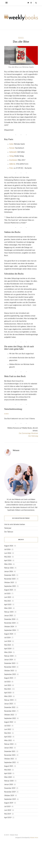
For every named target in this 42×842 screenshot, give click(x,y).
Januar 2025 (8, 615)
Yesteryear (7, 528)
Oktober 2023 (9, 671)
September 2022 (10, 718)
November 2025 (10, 579)
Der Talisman (8, 532)
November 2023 (10, 667)
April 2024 (7, 648)
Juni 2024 (7, 641)
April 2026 (7, 560)
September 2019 (10, 799)
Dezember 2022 (9, 707)
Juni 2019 (7, 810)
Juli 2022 (7, 726)
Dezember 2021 (9, 751)
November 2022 (10, 711)
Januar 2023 (8, 704)
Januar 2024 (8, 660)
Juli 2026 (7, 549)
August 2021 (8, 766)
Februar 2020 (9, 781)
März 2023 (8, 696)
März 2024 (8, 652)
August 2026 (8, 546)
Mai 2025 (7, 601)
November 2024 (10, 623)
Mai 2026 (7, 557)
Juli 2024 (7, 637)
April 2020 (7, 773)
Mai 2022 (7, 733)
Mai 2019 (7, 814)
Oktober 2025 (9, 582)
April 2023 (7, 693)
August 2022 (8, 722)
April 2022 (7, 737)
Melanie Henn (34, 837)
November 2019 (10, 792)
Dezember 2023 (9, 663)
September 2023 (10, 674)
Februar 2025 (9, 612)
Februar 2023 (9, 700)
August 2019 (8, 803)
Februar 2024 (9, 656)
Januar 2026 (8, 571)
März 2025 (8, 608)
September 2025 (10, 586)
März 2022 (8, 740)
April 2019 (7, 817)
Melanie (16, 450)
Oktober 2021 (9, 759)
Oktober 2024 (9, 626)
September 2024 (10, 630)
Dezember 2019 (9, 788)
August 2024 (8, 634)
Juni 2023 (7, 685)
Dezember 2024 (9, 619)
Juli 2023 (7, 682)
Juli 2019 (7, 806)
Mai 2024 (7, 645)
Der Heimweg (33, 436)
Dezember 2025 (9, 575)
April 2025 (7, 604)
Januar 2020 (8, 784)
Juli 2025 (7, 593)
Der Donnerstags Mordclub (28, 433)
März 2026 (8, 564)
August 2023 (8, 678)
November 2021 (10, 755)
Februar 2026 (9, 568)
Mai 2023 (7, 689)
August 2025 (8, 590)
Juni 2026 (7, 553)
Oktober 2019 (9, 795)
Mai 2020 (7, 770)
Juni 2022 (7, 729)
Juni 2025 (7, 597)
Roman (21, 37)
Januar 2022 (8, 748)
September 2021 (10, 762)
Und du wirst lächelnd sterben (14, 524)
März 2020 (8, 777)
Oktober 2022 (9, 715)
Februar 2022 (9, 744)
